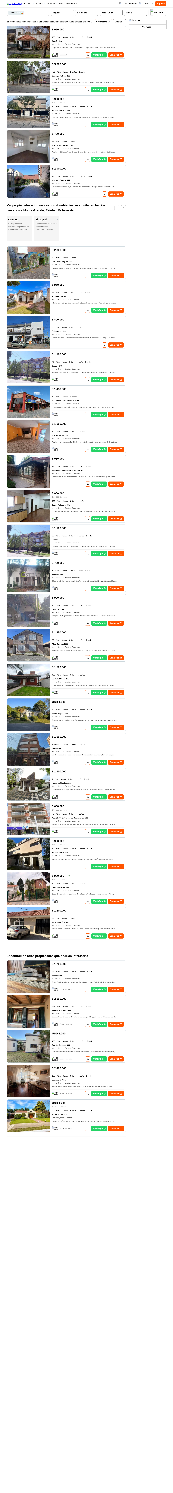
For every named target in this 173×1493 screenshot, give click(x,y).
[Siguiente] (123, 207)
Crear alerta (101, 22)
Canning (13, 219)
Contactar (114, 55)
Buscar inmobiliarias (68, 3)
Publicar (149, 4)
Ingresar (161, 4)
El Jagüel (41, 219)
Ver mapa (146, 27)
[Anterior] (116, 207)
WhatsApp (98, 55)
